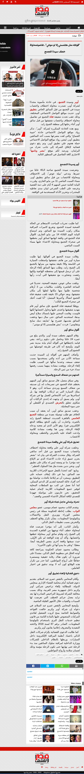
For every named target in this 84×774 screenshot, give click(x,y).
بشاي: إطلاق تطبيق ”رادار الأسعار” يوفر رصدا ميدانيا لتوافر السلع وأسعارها (42, 738)
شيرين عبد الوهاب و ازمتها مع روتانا (62, 207)
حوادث (74, 36)
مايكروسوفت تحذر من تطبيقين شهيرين (62, 709)
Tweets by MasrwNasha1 (18, 216)
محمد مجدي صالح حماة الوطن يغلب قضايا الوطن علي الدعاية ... (7, 190)
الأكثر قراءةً (15, 134)
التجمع (62, 102)
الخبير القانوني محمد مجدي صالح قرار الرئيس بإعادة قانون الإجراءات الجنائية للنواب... (19, 191)
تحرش (58, 402)
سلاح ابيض (68, 657)
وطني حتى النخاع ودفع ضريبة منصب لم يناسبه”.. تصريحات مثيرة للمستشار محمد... (13, 141)
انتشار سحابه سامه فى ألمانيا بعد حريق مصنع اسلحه (36, 728)
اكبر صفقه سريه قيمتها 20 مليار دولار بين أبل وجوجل (63, 738)
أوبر (77, 102)
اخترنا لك (16, 154)
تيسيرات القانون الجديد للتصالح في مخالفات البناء (35, 719)
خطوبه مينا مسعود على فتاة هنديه (62, 201)
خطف (44, 214)
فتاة (51, 116)
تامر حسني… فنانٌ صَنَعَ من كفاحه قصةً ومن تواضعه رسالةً (19, 170)
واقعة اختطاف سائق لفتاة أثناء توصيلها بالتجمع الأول (63, 728)
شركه (52, 654)
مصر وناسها (38, 150)
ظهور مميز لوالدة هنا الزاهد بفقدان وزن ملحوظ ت (59, 214)
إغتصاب (60, 657)
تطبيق (33, 109)
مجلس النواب (39, 654)
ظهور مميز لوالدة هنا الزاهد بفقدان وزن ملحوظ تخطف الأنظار (63, 699)
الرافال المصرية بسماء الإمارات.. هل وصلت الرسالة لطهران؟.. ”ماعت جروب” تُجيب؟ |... (55, 31)
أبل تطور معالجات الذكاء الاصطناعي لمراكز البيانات (35, 709)
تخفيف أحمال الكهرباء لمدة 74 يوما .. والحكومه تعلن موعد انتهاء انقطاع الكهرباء (69, 719)
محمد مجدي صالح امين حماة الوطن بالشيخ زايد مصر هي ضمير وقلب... (7, 171)
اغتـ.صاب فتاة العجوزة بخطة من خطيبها (35, 699)
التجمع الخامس (78, 657)
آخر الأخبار (15, 67)
